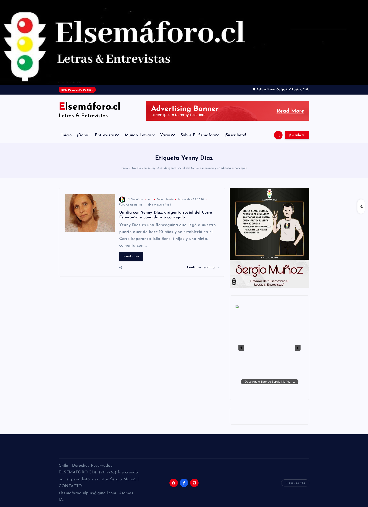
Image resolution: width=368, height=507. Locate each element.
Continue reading (201, 267)
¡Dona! (83, 135)
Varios (166, 135)
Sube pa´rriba (297, 483)
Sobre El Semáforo (198, 135)
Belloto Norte (164, 199)
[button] (269, 347)
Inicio (66, 135)
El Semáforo (135, 199)
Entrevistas (105, 135)
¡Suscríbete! (235, 135)
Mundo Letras (138, 135)
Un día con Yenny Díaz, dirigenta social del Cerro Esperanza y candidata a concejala (189, 168)
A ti (150, 199)
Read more (131, 256)
